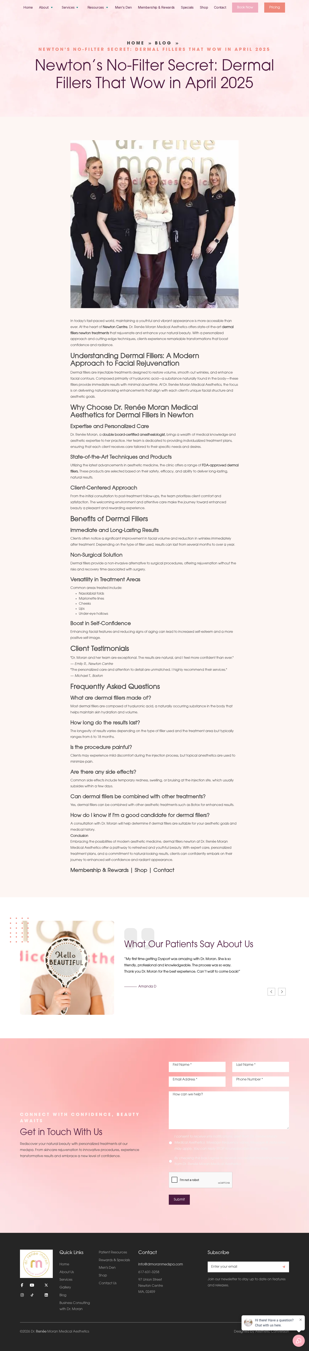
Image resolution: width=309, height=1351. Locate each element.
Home (28, 7)
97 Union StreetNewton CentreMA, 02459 (150, 1286)
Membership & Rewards (156, 7)
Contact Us (107, 1283)
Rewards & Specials (114, 1260)
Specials (187, 7)
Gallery (65, 1287)
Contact (220, 7)
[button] (46, 7)
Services (65, 1280)
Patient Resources (113, 1252)
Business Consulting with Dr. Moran (74, 1306)
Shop (204, 7)
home (136, 43)
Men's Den (123, 7)
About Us (66, 1272)
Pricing (274, 7)
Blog (163, 43)
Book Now (245, 7)
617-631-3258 (148, 1272)
